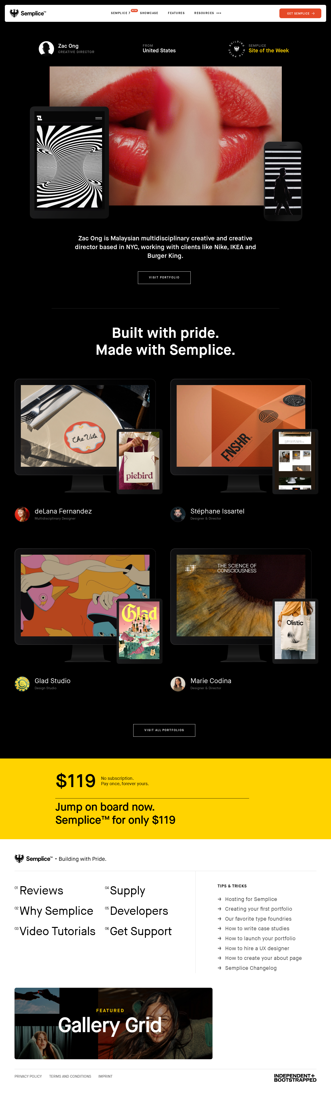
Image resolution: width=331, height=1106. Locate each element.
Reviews (39, 891)
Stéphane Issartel (217, 511)
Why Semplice (54, 911)
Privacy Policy (28, 1076)
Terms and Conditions (70, 1076)
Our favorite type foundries (255, 919)
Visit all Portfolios (164, 730)
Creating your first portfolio (255, 909)
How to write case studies (253, 928)
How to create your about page (260, 958)
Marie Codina (210, 681)
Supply (125, 891)
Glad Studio (53, 681)
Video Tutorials (55, 932)
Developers (136, 911)
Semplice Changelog (247, 968)
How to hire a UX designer (253, 948)
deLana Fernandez (63, 511)
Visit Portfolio (164, 277)
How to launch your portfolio (257, 938)
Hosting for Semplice (247, 899)
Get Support (138, 932)
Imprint (105, 1076)
